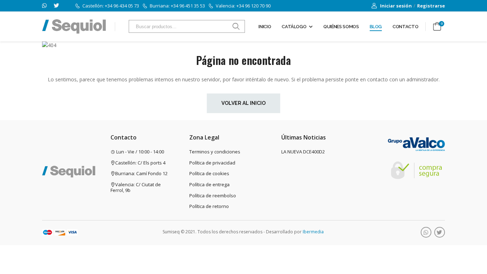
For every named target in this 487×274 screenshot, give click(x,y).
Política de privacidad (212, 162)
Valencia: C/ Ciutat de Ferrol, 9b (136, 187)
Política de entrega (209, 184)
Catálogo (294, 26)
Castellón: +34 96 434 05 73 (110, 6)
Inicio (264, 26)
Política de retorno (209, 206)
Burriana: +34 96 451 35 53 (177, 6)
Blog (376, 26)
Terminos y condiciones (214, 151)
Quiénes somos (341, 26)
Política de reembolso (212, 195)
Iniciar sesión (396, 5)
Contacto (405, 26)
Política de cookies (209, 173)
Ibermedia (313, 232)
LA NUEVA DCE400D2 (303, 151)
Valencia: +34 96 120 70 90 (243, 6)
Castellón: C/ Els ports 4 (140, 162)
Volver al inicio (243, 103)
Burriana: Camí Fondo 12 (141, 173)
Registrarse (431, 5)
